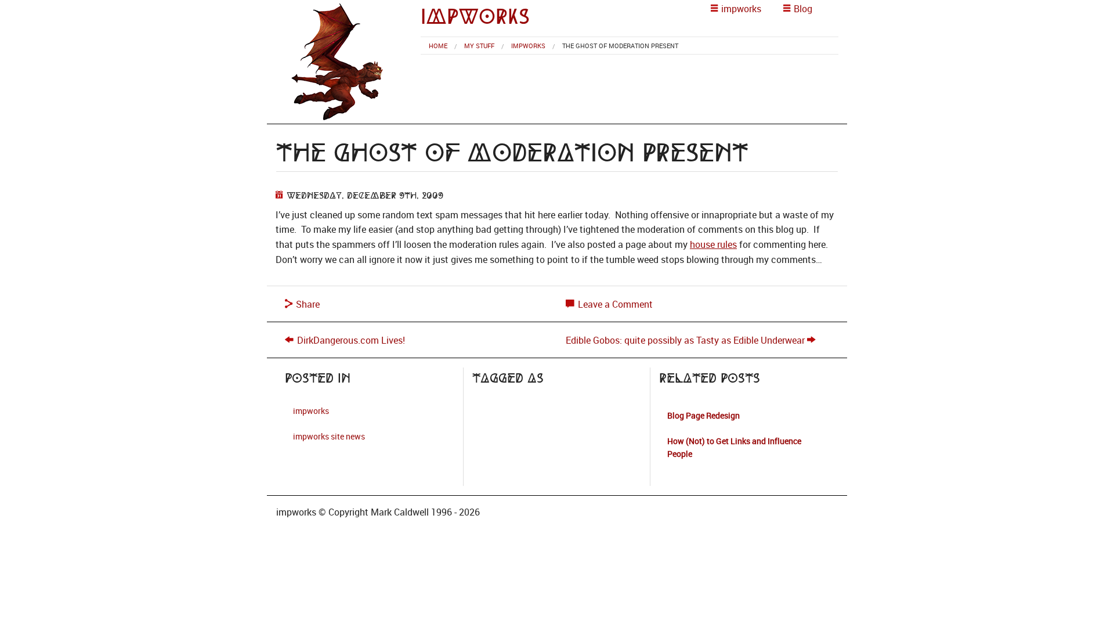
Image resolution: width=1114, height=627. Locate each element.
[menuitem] (438, 45)
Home (438, 45)
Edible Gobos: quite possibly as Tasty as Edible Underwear (685, 340)
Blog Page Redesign (703, 415)
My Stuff (479, 45)
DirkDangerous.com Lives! (351, 340)
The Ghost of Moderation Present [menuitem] (620, 45)
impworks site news (329, 436)
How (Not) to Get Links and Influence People (734, 447)
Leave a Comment (614, 304)
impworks (475, 16)
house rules (713, 244)
